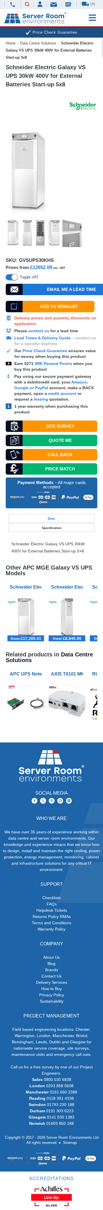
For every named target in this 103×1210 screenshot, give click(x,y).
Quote (60, 440)
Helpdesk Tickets (51, 910)
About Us (51, 957)
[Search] (27, 4)
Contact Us (51, 976)
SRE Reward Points (54, 363)
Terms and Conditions (51, 923)
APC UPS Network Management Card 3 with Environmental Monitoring (27, 674)
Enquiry (69, 4)
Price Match (60, 468)
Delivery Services (51, 982)
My (40, 4)
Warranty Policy (51, 929)
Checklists (51, 897)
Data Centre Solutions (38, 43)
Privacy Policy (51, 995)
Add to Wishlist (59, 306)
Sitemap (70, 1142)
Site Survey (60, 426)
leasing (41, 399)
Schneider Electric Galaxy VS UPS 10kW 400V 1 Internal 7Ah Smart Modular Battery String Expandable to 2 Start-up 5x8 (68, 587)
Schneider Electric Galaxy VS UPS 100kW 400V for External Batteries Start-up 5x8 (27, 587)
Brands (51, 970)
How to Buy (51, 988)
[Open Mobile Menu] (92, 18)
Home (10, 43)
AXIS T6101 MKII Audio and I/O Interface (68, 674)
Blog (51, 963)
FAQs (52, 904)
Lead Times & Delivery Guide (42, 338)
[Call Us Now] (12, 4)
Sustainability (52, 1001)
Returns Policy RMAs (52, 916)
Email (54, 4)
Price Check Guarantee (45, 350)
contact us (38, 330)
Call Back (60, 454)
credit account (62, 393)
